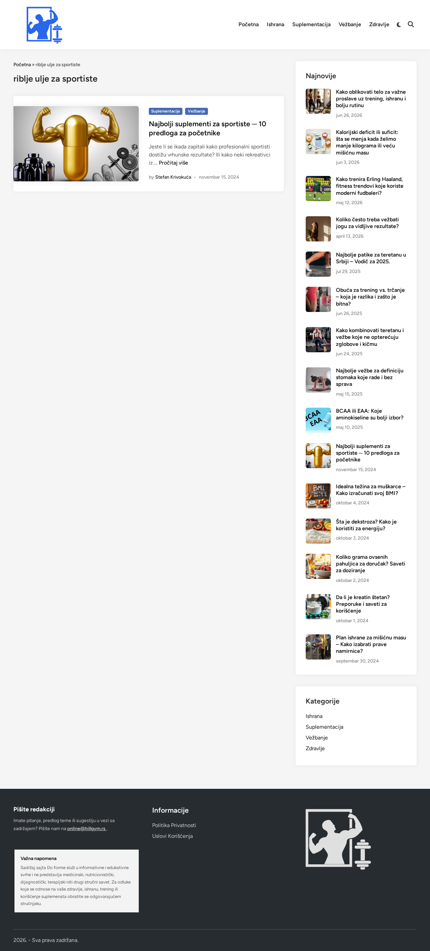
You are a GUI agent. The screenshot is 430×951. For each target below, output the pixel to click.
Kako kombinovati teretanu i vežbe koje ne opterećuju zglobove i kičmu (370, 337)
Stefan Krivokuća (173, 177)
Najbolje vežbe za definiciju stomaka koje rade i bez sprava (369, 377)
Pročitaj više (173, 163)
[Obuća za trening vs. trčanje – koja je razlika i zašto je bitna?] (318, 290)
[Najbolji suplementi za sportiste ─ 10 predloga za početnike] (318, 447)
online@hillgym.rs (86, 828)
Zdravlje (379, 24)
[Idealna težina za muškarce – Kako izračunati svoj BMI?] (318, 487)
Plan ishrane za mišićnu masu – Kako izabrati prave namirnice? (371, 644)
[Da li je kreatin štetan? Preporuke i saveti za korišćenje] (318, 598)
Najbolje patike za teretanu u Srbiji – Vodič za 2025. (371, 258)
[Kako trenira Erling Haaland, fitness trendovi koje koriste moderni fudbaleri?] (318, 180)
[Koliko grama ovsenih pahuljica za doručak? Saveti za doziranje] (318, 557)
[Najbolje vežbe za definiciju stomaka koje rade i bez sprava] (318, 371)
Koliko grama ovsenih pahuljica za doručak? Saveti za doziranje (370, 564)
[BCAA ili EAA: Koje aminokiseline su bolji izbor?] (318, 411)
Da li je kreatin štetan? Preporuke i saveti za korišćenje (363, 604)
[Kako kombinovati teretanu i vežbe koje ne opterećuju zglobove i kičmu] (318, 331)
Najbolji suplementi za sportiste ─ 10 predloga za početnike (367, 453)
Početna (249, 24)
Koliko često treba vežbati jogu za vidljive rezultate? (367, 222)
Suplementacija (311, 24)
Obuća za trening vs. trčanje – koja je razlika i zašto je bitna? (370, 297)
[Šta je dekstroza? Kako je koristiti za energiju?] (318, 522)
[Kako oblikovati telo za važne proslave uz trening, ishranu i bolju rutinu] (318, 92)
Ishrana (275, 24)
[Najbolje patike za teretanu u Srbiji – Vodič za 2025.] (318, 255)
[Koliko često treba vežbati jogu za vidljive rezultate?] (318, 220)
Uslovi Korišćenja (172, 836)
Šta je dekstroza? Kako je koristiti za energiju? (366, 525)
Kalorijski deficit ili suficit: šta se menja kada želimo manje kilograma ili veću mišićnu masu (367, 142)
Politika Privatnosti (174, 825)
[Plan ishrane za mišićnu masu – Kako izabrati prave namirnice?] (318, 638)
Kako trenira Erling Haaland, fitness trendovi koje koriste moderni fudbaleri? (369, 186)
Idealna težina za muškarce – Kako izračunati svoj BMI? (370, 489)
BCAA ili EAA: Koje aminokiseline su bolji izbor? (369, 414)
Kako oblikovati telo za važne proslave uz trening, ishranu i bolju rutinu (371, 99)
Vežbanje (350, 24)
